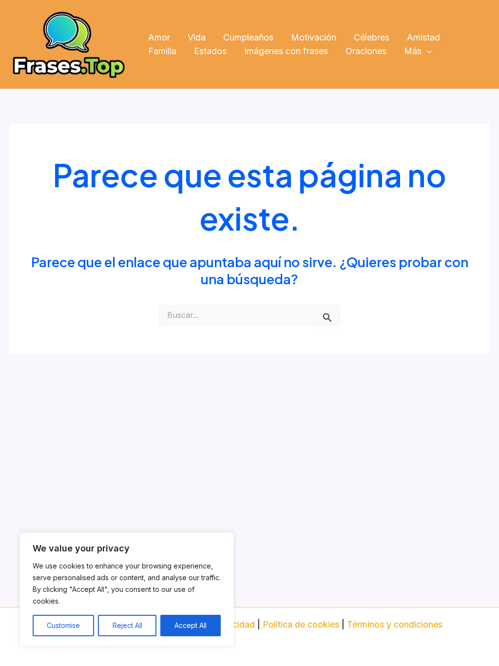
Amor (159, 37)
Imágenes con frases (286, 51)
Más (413, 51)
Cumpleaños (248, 37)
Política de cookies (301, 624)
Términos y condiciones (394, 624)
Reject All (127, 625)
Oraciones (365, 51)
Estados (210, 51)
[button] (427, 51)
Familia (162, 51)
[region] (126, 589)
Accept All (190, 625)
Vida (197, 37)
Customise (63, 625)
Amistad (423, 37)
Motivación (313, 37)
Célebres (371, 37)
